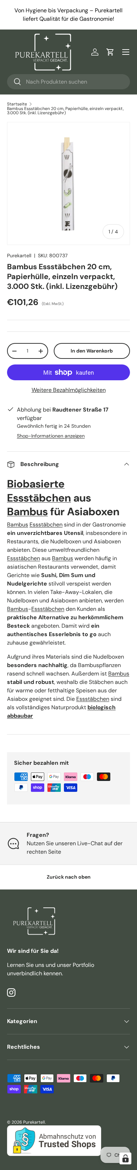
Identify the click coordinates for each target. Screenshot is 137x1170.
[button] (110, 52)
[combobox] (68, 81)
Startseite (17, 104)
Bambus (27, 511)
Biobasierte (36, 484)
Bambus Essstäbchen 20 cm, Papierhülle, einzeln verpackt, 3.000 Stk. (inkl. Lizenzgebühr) (65, 110)
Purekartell (19, 255)
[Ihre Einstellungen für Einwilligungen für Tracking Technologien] (125, 1158)
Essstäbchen (39, 498)
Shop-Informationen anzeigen (51, 436)
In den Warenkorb (92, 351)
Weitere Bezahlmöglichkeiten (69, 390)
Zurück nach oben (69, 877)
